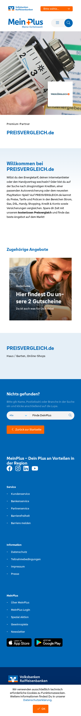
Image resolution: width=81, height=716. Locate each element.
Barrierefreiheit (20, 516)
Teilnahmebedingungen (26, 559)
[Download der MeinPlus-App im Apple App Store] (19, 643)
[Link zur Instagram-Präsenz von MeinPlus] (18, 468)
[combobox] (56, 8)
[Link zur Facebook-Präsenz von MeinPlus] (9, 468)
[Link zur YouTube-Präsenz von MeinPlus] (35, 468)
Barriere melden (21, 523)
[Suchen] (70, 415)
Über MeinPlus (20, 602)
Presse (15, 574)
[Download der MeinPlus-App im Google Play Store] (48, 643)
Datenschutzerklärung (37, 700)
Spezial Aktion (20, 617)
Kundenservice (20, 494)
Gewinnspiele (19, 624)
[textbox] (56, 8)
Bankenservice (20, 501)
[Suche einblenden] (68, 23)
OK (43, 709)
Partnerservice (20, 508)
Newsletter (18, 631)
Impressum (18, 566)
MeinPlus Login (20, 610)
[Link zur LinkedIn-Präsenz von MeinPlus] (26, 468)
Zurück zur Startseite (28, 429)
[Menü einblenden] (57, 23)
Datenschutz (19, 552)
